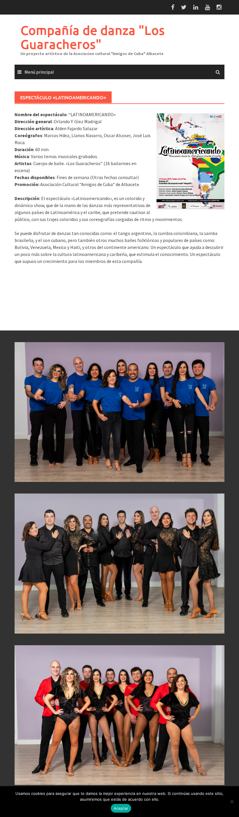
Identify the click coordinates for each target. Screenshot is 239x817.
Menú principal (39, 72)
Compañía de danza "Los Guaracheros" (92, 37)
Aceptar (121, 808)
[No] (232, 801)
